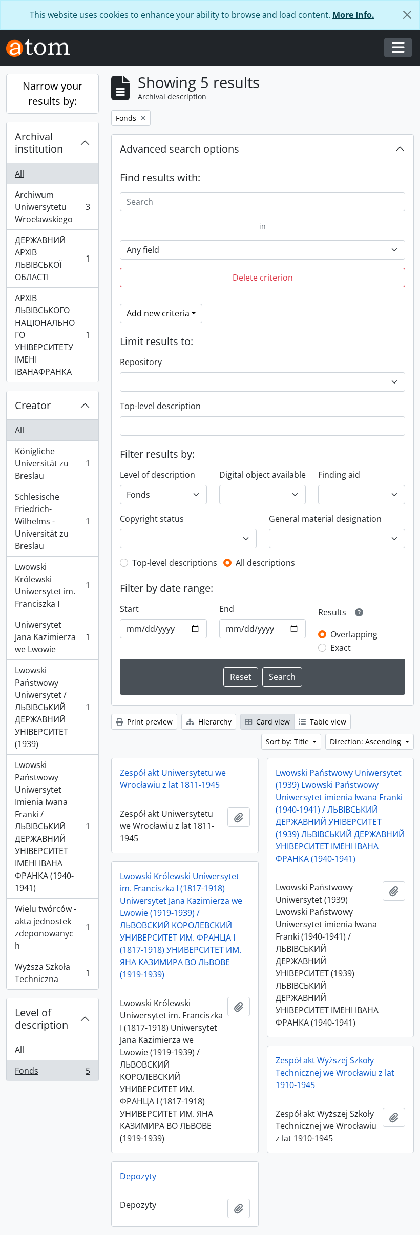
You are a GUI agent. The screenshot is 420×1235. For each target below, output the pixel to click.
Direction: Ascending (366, 742)
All (19, 173)
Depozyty (138, 1176)
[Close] (407, 15)
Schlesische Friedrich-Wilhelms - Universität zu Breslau (52, 521)
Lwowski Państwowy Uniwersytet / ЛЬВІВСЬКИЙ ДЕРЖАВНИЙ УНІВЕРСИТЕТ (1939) (52, 707)
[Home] (42, 48)
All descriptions (265, 562)
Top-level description (160, 406)
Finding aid (339, 474)
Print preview (149, 722)
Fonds (52, 1073)
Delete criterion (263, 277)
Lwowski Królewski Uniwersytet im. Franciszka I (52, 585)
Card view (272, 722)
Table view (327, 722)
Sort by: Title (288, 742)
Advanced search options (179, 149)
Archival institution (39, 143)
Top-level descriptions (174, 562)
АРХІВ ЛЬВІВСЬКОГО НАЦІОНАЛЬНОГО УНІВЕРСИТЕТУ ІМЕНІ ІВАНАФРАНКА (52, 334)
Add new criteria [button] (158, 313)
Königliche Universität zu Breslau (52, 463)
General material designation (325, 518)
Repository (141, 362)
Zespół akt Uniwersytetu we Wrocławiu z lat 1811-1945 (173, 779)
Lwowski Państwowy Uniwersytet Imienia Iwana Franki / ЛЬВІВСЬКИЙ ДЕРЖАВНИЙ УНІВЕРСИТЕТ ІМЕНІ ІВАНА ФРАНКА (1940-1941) (52, 826)
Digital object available (262, 474)
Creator (33, 405)
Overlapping (353, 634)
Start (129, 608)
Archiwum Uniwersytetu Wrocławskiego (52, 207)
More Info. (353, 14)
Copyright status (152, 518)
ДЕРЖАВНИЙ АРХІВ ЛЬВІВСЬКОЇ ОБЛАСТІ (52, 259)
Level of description (41, 1019)
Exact (340, 647)
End (226, 608)
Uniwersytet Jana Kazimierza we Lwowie (52, 637)
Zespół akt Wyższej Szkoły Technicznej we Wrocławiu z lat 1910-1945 (335, 1073)
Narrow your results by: (52, 93)
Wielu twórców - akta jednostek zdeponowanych (52, 927)
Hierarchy (214, 722)
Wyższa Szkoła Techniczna (52, 973)
